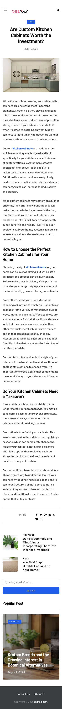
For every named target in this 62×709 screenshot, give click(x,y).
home (31, 22)
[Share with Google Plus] (45, 514)
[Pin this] (54, 514)
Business (14, 622)
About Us (39, 693)
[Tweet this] (41, 514)
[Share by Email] (41, 519)
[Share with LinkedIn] (49, 514)
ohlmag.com (40, 701)
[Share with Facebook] (36, 514)
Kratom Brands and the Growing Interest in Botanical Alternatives (28, 659)
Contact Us (23, 693)
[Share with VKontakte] (36, 519)
